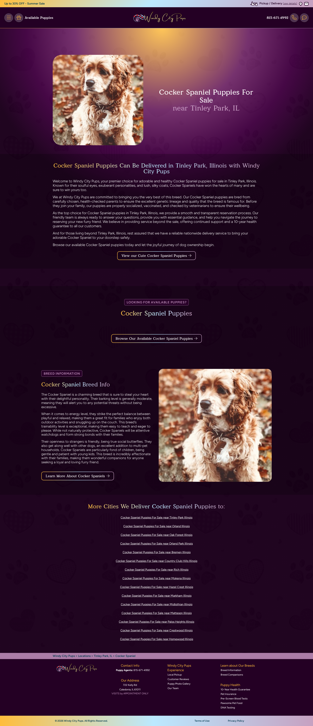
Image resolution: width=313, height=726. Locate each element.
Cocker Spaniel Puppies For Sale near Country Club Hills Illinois (156, 561)
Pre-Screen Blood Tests (234, 698)
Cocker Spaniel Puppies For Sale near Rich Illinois (156, 569)
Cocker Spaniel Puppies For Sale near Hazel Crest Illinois (156, 587)
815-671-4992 (277, 17)
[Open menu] (8, 17)
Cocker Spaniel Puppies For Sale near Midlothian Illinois (156, 604)
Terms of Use (202, 720)
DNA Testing (228, 707)
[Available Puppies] (18, 17)
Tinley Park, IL (103, 656)
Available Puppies (39, 17)
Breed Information (231, 670)
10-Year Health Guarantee (235, 689)
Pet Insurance (228, 694)
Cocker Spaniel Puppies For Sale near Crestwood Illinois (156, 630)
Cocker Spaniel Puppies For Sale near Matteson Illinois (157, 613)
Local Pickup (175, 674)
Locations (84, 656)
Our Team (173, 688)
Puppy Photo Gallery (179, 683)
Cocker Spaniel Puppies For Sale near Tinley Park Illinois (156, 517)
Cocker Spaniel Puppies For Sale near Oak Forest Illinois (156, 535)
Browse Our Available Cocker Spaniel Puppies (154, 338)
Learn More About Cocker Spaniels (75, 476)
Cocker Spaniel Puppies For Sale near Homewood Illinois (156, 639)
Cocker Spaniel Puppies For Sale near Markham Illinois (156, 595)
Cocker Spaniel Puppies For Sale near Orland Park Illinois (156, 543)
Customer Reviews (178, 679)
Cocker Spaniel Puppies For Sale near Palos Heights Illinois (156, 621)
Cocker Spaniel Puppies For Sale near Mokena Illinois (156, 578)
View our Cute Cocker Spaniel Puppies (155, 255)
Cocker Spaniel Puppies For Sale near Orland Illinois (156, 526)
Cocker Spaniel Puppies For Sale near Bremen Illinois (157, 552)
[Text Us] (304, 17)
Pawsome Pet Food (231, 703)
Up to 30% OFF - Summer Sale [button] (24, 3)
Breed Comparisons (232, 674)
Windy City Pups (64, 656)
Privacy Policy (236, 720)
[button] (301, 3)
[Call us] (294, 17)
